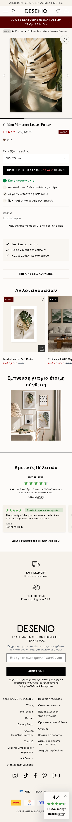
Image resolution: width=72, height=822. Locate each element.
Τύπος (30, 705)
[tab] (12, 117)
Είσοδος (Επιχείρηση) (20, 764)
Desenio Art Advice (50, 698)
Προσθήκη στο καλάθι (36, 170)
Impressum (27, 711)
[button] (56, 805)
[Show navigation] (5, 11)
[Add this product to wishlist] (64, 39)
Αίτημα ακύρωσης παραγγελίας (49, 742)
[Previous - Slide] (4, 75)
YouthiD (29, 741)
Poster (19, 31)
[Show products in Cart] (66, 11)
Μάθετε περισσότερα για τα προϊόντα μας (36, 225)
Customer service (49, 705)
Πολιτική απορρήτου (50, 735)
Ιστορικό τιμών (12, 218)
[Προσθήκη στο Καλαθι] (41, 348)
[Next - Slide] (68, 75)
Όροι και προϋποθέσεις (53, 722)
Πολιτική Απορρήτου (41, 686)
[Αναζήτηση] (14, 11)
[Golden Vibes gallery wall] (36, 415)
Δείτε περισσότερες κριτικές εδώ (36, 540)
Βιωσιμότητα (26, 724)
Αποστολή (36, 671)
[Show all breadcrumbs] (7, 31)
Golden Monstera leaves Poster (47, 31)
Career (29, 718)
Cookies (43, 728)
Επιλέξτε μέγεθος (16, 151)
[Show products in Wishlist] (58, 11)
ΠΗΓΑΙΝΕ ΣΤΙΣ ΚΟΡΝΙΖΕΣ (36, 273)
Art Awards (27, 758)
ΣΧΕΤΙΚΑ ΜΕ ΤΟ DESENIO (18, 698)
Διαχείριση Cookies (50, 750)
